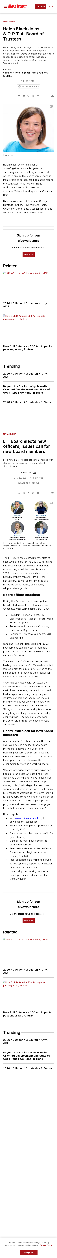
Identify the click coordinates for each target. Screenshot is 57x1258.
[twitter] (28, 96)
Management (9, 22)
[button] (5, 7)
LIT (34, 472)
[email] (38, 96)
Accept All (28, 1253)
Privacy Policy (46, 1245)
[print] (52, 96)
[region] (28, 1248)
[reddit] (33, 96)
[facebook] (19, 96)
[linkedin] (23, 96)
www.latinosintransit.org (28, 818)
